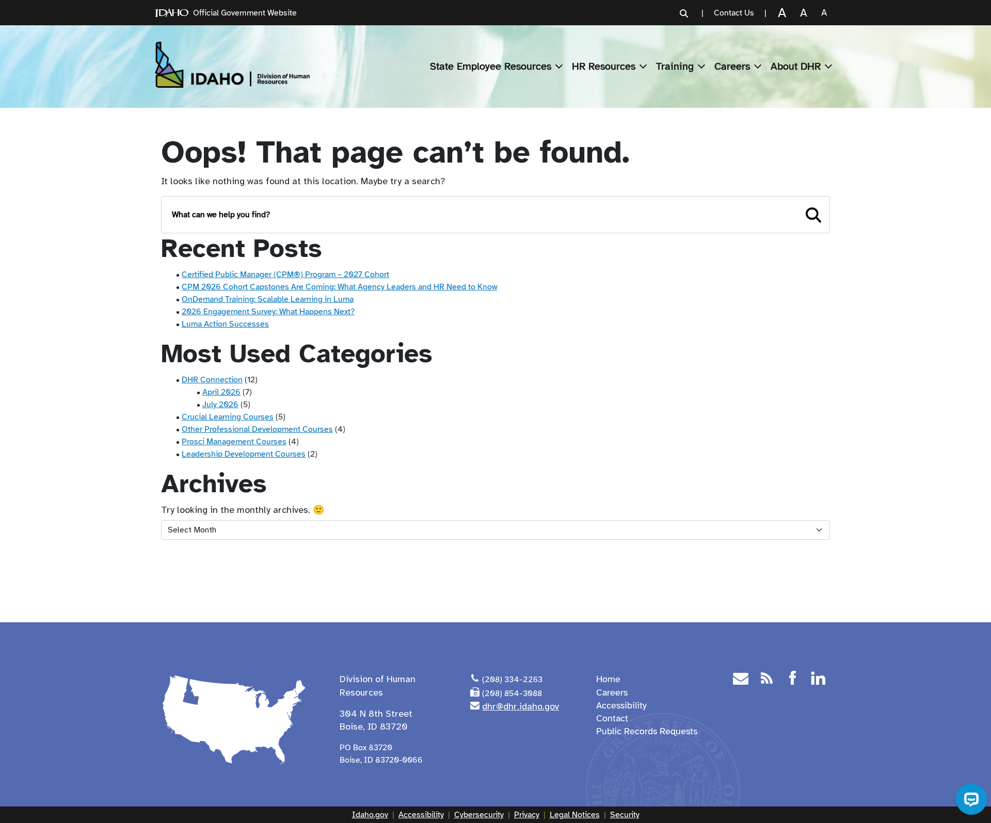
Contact (612, 718)
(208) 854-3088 (512, 693)
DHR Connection (212, 380)
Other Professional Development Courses (257, 429)
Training (675, 66)
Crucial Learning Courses (228, 417)
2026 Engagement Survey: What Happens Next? (268, 311)
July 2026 (220, 404)
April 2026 (221, 392)
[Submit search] (813, 215)
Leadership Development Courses (244, 454)
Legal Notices (575, 815)
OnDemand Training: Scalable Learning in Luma (268, 299)
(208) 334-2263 (512, 679)
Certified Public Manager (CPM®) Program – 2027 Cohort (285, 274)
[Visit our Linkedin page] (818, 680)
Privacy (526, 815)
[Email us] (740, 680)
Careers (732, 66)
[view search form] (684, 13)
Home (608, 679)
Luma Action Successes (225, 324)
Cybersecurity (479, 815)
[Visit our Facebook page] (792, 680)
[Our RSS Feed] (766, 680)
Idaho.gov (370, 815)
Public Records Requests (646, 731)
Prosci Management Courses (234, 442)
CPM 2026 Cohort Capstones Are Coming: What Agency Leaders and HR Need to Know (339, 287)
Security (625, 815)
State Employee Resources (490, 66)
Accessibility (621, 705)
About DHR (796, 66)
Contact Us (734, 13)
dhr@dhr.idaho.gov (520, 706)
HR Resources (603, 66)
